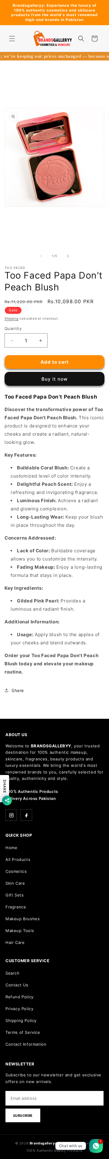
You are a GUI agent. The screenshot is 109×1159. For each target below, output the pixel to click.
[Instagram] (11, 815)
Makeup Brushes (22, 918)
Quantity (13, 328)
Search (12, 973)
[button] (12, 38)
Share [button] (18, 690)
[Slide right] (67, 256)
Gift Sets (14, 895)
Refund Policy (19, 996)
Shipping (11, 318)
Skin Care (15, 883)
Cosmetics (16, 871)
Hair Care (15, 942)
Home (11, 847)
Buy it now (54, 379)
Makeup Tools (19, 930)
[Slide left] (41, 256)
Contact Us (16, 984)
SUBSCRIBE (23, 1115)
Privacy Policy (19, 1008)
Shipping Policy (21, 1020)
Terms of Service (22, 1032)
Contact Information (25, 1044)
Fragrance (15, 906)
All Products (17, 859)
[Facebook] (26, 815)
